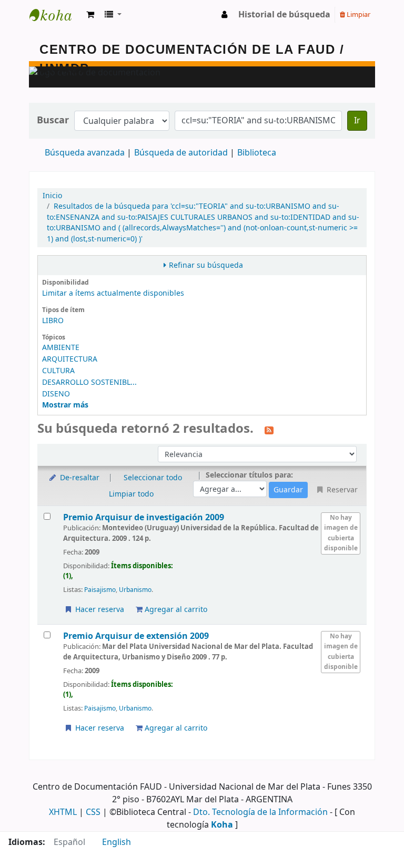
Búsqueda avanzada (85, 153)
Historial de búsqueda (284, 14)
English (116, 842)
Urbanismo (135, 590)
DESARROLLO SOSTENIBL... (89, 382)
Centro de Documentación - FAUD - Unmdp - (55, 14)
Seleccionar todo (153, 477)
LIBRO (53, 320)
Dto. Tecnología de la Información (260, 812)
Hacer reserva (98, 609)
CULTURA (58, 370)
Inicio (52, 195)
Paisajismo (100, 590)
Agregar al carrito (175, 609)
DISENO (56, 394)
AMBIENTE (60, 347)
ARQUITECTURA (69, 359)
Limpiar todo (131, 494)
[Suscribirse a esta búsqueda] (269, 430)
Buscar (53, 120)
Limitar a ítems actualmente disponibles (113, 293)
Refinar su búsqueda (206, 265)
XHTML (63, 812)
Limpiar (357, 14)
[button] (90, 14)
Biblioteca (256, 153)
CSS (93, 812)
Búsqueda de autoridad (181, 153)
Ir (357, 120)
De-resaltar (78, 477)
